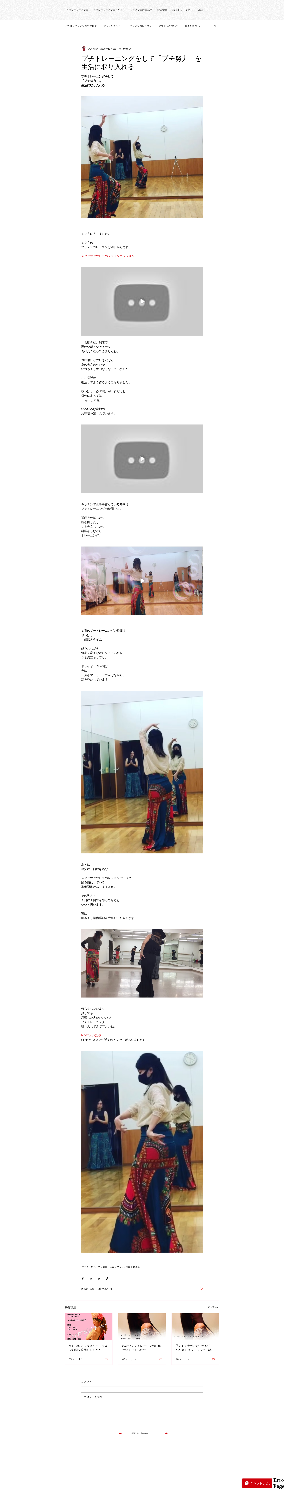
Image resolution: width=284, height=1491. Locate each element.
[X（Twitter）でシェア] (90, 1278)
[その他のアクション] (201, 49)
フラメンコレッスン (141, 26)
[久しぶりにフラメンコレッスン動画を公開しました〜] (88, 1326)
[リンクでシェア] (106, 1278)
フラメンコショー (113, 26)
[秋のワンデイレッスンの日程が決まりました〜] (142, 1326)
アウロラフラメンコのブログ (81, 26)
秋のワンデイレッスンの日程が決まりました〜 (141, 1348)
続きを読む (191, 26)
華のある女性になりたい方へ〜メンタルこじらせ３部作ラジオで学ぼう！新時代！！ (195, 1348)
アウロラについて (168, 26)
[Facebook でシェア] (82, 1278)
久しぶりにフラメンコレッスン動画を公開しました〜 (88, 1348)
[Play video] (142, 301)
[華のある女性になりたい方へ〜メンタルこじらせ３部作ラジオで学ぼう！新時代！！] (195, 1326)
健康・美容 (108, 1267)
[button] (215, 26)
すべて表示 (213, 1307)
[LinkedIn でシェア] (98, 1278)
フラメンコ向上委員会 (128, 1267)
